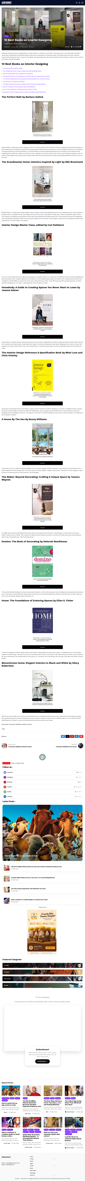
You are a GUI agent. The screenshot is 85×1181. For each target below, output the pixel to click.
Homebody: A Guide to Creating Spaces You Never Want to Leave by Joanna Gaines (26, 76)
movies (31, 1165)
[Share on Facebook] (71, 46)
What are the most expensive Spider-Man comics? (52, 1134)
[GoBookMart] (7, 2)
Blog (10, 9)
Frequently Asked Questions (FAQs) (60, 1178)
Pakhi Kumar (28, 1113)
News (31, 1168)
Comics (32, 1159)
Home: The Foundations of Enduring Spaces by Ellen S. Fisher (20, 89)
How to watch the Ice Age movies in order (21, 856)
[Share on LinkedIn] (78, 46)
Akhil (47, 1112)
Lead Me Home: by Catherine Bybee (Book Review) (73, 1138)
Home (5, 9)
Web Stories (33, 1170)
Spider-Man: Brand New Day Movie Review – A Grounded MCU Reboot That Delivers (31, 1137)
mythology (32, 1173)
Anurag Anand (49, 1143)
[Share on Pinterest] (75, 46)
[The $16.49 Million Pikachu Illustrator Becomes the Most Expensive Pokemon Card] (7, 868)
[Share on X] (73, 46)
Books (31, 1161)
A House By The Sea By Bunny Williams (14, 81)
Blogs (31, 1163)
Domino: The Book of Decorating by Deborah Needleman (19, 87)
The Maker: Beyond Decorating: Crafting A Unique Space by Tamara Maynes (24, 84)
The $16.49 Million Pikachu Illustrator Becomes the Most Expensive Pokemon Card (36, 866)
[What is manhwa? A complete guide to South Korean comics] (7, 901)
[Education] (42, 978)
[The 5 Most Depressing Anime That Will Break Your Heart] (7, 890)
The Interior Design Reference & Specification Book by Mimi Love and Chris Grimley (26, 79)
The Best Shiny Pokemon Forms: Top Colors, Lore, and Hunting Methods (33, 877)
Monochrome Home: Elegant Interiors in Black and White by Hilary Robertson (24, 92)
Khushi (5, 1112)
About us (32, 1175)
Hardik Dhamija (28, 1147)
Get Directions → (42, 1061)
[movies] (42, 965)
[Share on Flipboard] (80, 46)
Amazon (42, 142)
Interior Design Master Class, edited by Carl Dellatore (18, 73)
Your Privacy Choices (45, 1178)
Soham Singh (7, 1143)
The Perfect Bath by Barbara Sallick (13, 68)
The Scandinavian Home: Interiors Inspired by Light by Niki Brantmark (22, 71)
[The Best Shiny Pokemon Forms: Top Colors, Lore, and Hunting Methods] (7, 879)
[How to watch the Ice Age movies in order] (42, 833)
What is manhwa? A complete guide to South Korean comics (29, 899)
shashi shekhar (70, 1112)
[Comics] (42, 972)
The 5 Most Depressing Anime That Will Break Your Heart (28, 888)
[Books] (42, 985)
